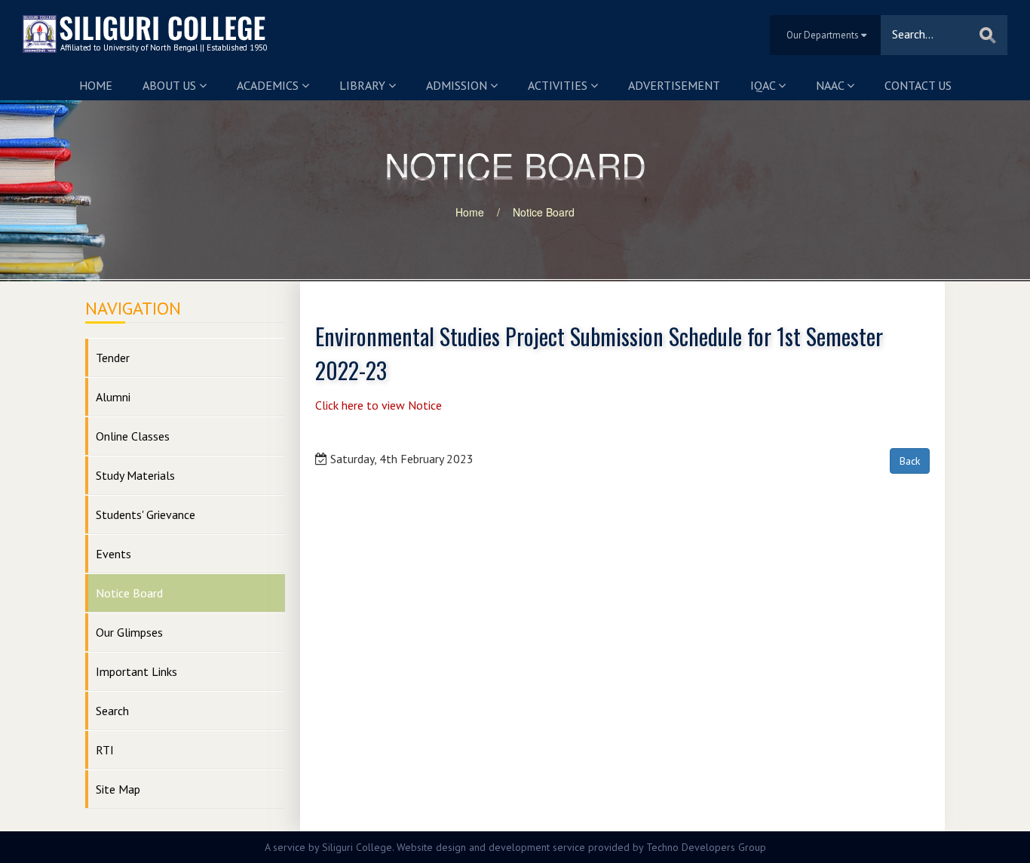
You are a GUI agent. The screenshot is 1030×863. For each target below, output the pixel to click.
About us (171, 85)
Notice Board (544, 212)
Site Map (118, 789)
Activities (559, 85)
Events (113, 553)
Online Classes (133, 436)
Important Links (136, 671)
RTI (105, 749)
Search (112, 710)
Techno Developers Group (706, 847)
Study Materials (135, 475)
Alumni (113, 396)
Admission (458, 85)
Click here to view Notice (378, 405)
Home (95, 85)
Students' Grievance (145, 514)
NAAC (831, 85)
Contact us (918, 85)
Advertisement (674, 85)
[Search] (987, 35)
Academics (269, 85)
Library (363, 85)
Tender (113, 357)
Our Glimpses (129, 632)
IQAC (764, 85)
